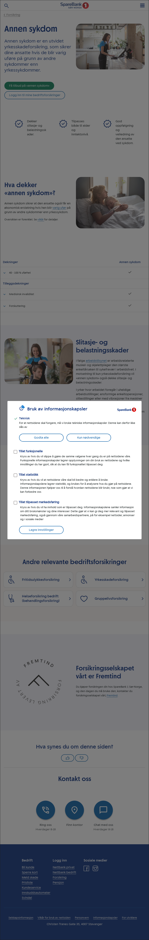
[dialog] (74, 470)
